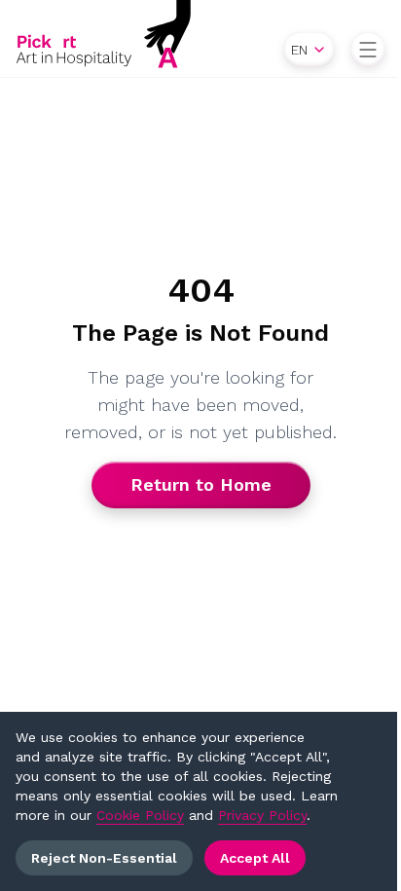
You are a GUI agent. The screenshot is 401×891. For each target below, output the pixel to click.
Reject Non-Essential (104, 858)
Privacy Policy (262, 815)
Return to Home (201, 484)
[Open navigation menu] (367, 49)
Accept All (255, 858)
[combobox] (309, 49)
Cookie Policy (140, 815)
